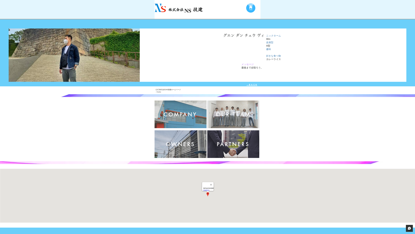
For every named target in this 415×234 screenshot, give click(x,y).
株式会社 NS (179, 9)
